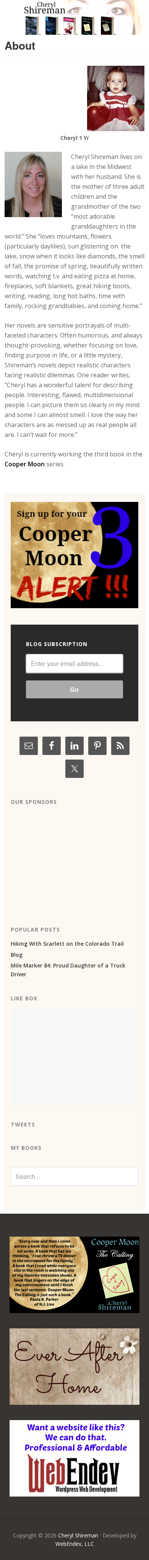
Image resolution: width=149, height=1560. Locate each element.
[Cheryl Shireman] (74, 30)
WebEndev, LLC (74, 1543)
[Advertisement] (68, 859)
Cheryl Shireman (78, 1535)
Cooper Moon (25, 464)
